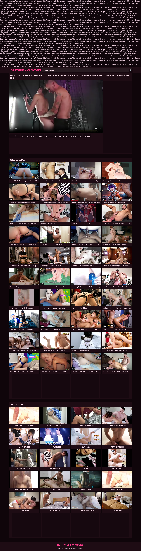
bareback (40, 136)
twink (17, 136)
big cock (87, 136)
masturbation (76, 136)
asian (32, 136)
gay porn (25, 136)
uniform (66, 136)
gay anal (49, 136)
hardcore (57, 136)
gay (11, 136)
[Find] (130, 70)
